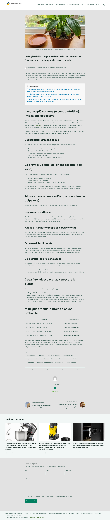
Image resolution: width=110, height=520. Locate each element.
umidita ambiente (71, 362)
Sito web (68, 470)
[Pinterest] (62, 370)
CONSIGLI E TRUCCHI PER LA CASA (75, 4)
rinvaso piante (30, 362)
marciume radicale (56, 358)
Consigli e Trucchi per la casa (58, 67)
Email (47, 470)
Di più (97, 4)
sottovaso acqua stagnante (45, 362)
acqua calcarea (30, 355)
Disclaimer (32, 517)
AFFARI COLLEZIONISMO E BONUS (45, 4)
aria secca (41, 355)
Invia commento (30, 501)
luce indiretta (45, 358)
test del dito (59, 362)
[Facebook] (32, 370)
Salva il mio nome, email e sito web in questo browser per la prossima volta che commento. (50, 496)
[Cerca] (104, 4)
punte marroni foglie (70, 358)
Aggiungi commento (31, 478)
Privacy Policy (41, 517)
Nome (27, 470)
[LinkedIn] (77, 370)
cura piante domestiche (53, 355)
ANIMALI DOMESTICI (60, 4)
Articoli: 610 (55, 391)
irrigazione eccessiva (32, 358)
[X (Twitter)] (47, 370)
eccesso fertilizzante (69, 355)
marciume (38, 125)
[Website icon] (55, 388)
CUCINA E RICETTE (89, 4)
